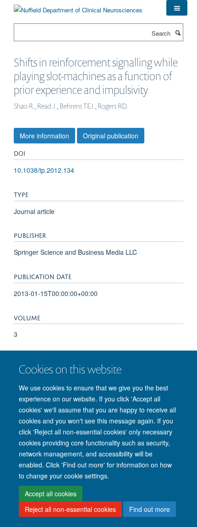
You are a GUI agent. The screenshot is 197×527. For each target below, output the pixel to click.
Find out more (149, 509)
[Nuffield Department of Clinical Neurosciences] (78, 6)
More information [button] (44, 135)
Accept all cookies (51, 493)
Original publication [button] (110, 135)
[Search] (178, 32)
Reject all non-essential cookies (70, 509)
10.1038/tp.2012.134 (44, 170)
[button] (176, 8)
